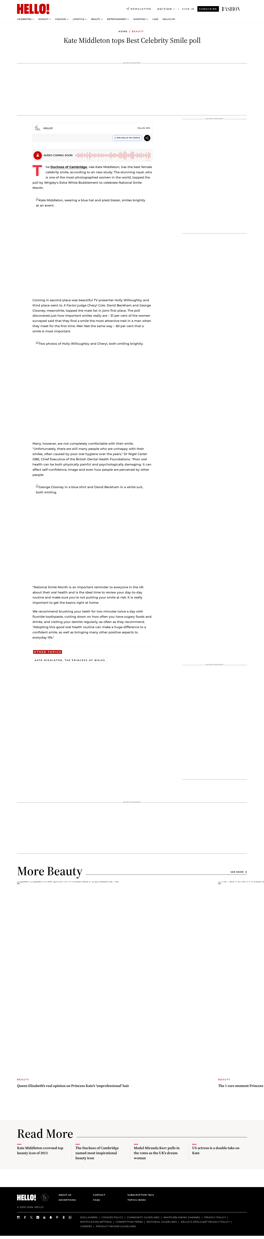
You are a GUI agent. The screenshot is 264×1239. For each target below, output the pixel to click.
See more (237, 872)
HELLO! (48, 128)
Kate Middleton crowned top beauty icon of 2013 (40, 1150)
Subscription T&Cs (140, 1195)
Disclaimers (89, 1217)
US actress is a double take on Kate (215, 1150)
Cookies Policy (112, 1217)
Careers (86, 1226)
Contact (99, 1195)
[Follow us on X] (31, 1217)
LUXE (155, 19)
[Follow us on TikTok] (37, 1217)
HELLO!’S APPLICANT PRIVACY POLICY (205, 1221)
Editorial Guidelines (162, 1221)
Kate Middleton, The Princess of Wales (70, 660)
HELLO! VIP (169, 19)
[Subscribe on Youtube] (44, 1217)
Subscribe (208, 9)
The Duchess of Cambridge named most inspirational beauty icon (97, 1152)
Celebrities (24, 19)
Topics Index (137, 1200)
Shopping (139, 19)
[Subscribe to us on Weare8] (63, 1217)
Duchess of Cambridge (68, 167)
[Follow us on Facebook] (25, 1217)
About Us (65, 1195)
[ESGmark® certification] (43, 1197)
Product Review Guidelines (116, 1226)
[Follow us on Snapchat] (50, 1217)
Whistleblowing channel (181, 1217)
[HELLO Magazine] (33, 9)
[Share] (147, 138)
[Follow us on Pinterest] (57, 1217)
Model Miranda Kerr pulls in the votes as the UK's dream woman (157, 1152)
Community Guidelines (143, 1217)
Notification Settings (96, 1221)
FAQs (96, 1200)
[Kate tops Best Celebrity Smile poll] (231, 9)
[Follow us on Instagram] (18, 1217)
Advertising (67, 1200)
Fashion (60, 19)
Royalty (43, 19)
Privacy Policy (215, 1217)
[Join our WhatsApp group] (70, 1217)
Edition (165, 9)
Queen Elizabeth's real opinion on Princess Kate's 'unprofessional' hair (73, 1085)
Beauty (95, 19)
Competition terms (129, 1221)
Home (123, 31)
